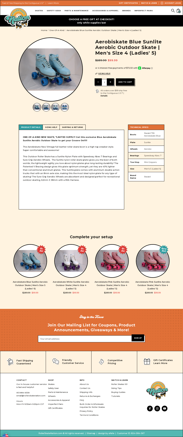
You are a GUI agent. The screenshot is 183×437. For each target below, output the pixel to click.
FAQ (82, 400)
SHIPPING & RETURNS (72, 127)
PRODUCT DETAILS (30, 127)
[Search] (173, 10)
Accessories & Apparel (105, 11)
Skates (39, 11)
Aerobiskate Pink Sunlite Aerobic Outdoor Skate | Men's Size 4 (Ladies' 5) (112, 285)
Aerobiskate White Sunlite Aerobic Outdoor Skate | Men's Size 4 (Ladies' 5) (71, 285)
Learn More (53, 3)
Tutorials (115, 396)
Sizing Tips (116, 388)
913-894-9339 (23, 392)
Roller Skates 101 (119, 384)
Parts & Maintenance (77, 11)
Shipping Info (86, 392)
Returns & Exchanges (90, 396)
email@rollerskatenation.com (30, 395)
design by (103, 433)
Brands (126, 11)
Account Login (173, 3)
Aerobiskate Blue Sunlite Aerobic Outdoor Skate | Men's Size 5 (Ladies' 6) (30, 285)
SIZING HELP (51, 127)
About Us (84, 384)
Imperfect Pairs (143, 11)
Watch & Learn (149, 3)
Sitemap (91, 433)
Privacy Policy (86, 411)
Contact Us (85, 388)
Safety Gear (54, 11)
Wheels (52, 396)
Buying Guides (118, 392)
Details (104, 96)
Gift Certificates (128, 3)
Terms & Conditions (89, 415)
